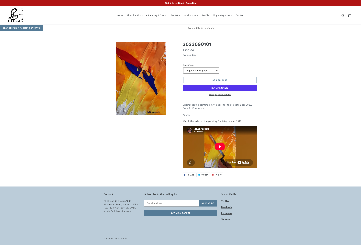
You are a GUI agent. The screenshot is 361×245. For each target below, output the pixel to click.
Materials (188, 65)
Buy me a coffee (180, 213)
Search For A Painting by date (21, 28)
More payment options (220, 94)
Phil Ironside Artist (119, 238)
